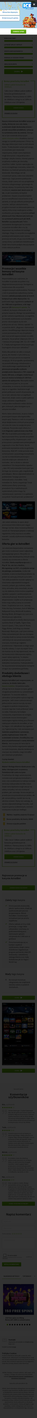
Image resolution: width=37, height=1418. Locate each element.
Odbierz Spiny (18, 31)
